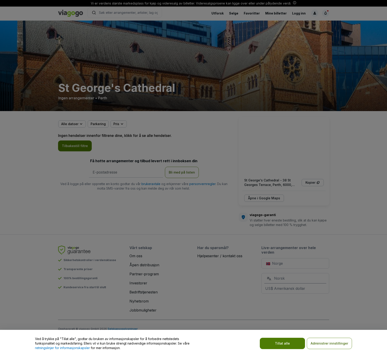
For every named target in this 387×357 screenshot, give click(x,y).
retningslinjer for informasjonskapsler (62, 348)
